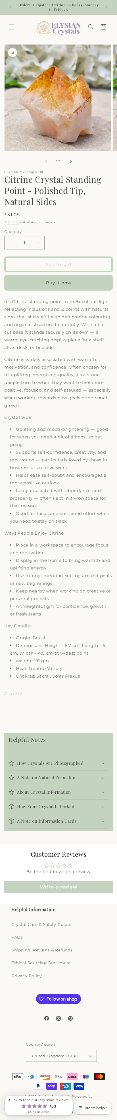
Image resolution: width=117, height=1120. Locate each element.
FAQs (17, 937)
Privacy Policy (26, 975)
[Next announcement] (106, 7)
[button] (11, 27)
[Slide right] (71, 161)
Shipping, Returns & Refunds (41, 950)
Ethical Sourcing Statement (41, 962)
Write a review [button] (58, 887)
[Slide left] (46, 161)
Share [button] (16, 693)
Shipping (11, 222)
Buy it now (58, 282)
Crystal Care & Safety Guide (40, 924)
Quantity (13, 231)
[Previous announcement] (10, 7)
